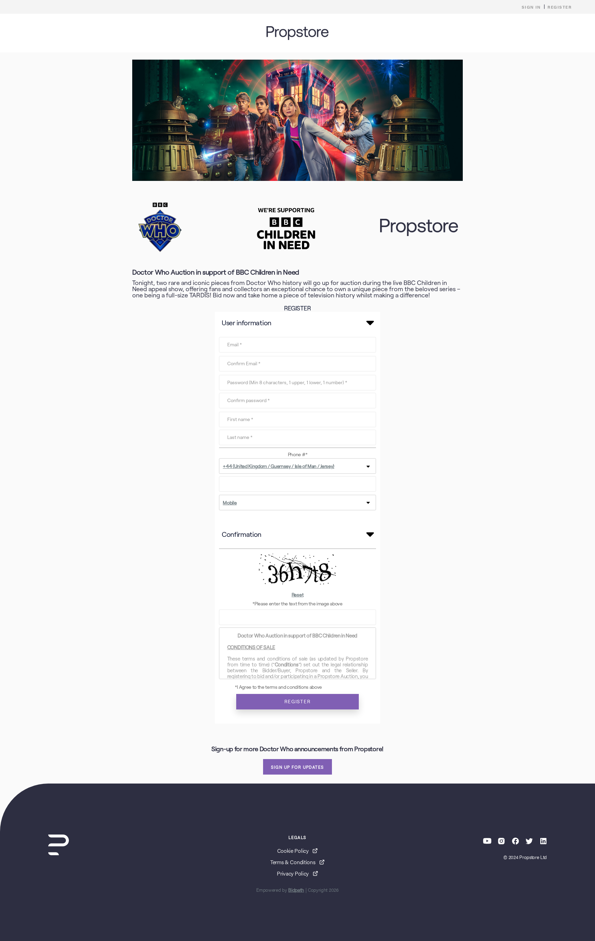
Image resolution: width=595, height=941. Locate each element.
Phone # (297, 454)
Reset (297, 594)
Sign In (531, 7)
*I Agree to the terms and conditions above (278, 687)
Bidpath (296, 890)
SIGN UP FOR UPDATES (297, 767)
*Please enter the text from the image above (297, 603)
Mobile (230, 502)
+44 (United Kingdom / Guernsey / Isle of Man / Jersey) (278, 466)
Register (559, 7)
